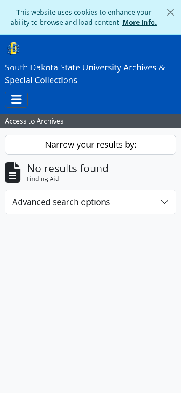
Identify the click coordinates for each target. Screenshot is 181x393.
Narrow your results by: (90, 144)
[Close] (170, 12)
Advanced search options (61, 201)
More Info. (139, 22)
